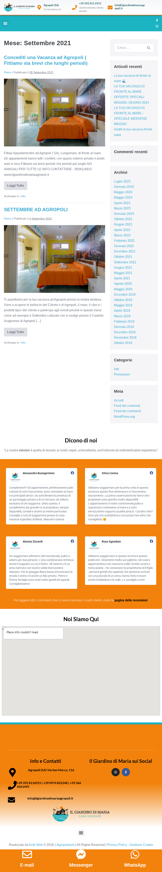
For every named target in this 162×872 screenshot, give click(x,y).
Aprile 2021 (122, 278)
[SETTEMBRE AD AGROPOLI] (54, 259)
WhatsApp (135, 865)
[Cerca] (148, 47)
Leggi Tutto (17, 184)
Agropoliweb (65, 844)
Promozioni (122, 374)
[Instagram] (157, 26)
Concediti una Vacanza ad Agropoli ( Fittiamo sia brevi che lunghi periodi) (46, 60)
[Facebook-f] (157, 20)
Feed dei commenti (127, 411)
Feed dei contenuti (127, 405)
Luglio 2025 (122, 181)
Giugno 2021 (123, 267)
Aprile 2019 (122, 310)
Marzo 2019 (122, 316)
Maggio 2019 (123, 305)
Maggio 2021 (123, 273)
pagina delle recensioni (131, 600)
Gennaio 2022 (124, 246)
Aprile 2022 (122, 230)
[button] (5, 23)
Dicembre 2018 (125, 332)
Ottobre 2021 (123, 256)
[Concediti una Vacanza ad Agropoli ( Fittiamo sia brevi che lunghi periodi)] (54, 112)
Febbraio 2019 (124, 321)
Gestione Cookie (141, 844)
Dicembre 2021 (125, 251)
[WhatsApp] (135, 854)
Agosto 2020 (123, 283)
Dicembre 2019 (125, 294)
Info (23, 196)
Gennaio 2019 (124, 327)
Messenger (81, 865)
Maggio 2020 (123, 289)
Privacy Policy (117, 844)
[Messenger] (81, 854)
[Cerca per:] (134, 47)
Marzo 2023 (122, 208)
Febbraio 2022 (124, 240)
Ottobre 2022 (123, 219)
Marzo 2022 (122, 235)
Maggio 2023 (123, 197)
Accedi (119, 400)
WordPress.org (124, 416)
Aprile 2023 (122, 203)
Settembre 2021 (125, 262)
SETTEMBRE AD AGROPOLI (36, 209)
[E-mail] (27, 854)
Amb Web (36, 844)
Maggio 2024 (123, 192)
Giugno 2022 (123, 224)
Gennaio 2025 (124, 186)
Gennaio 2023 (124, 213)
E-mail (27, 865)
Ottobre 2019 (123, 300)
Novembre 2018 (125, 337)
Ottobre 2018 (123, 343)
